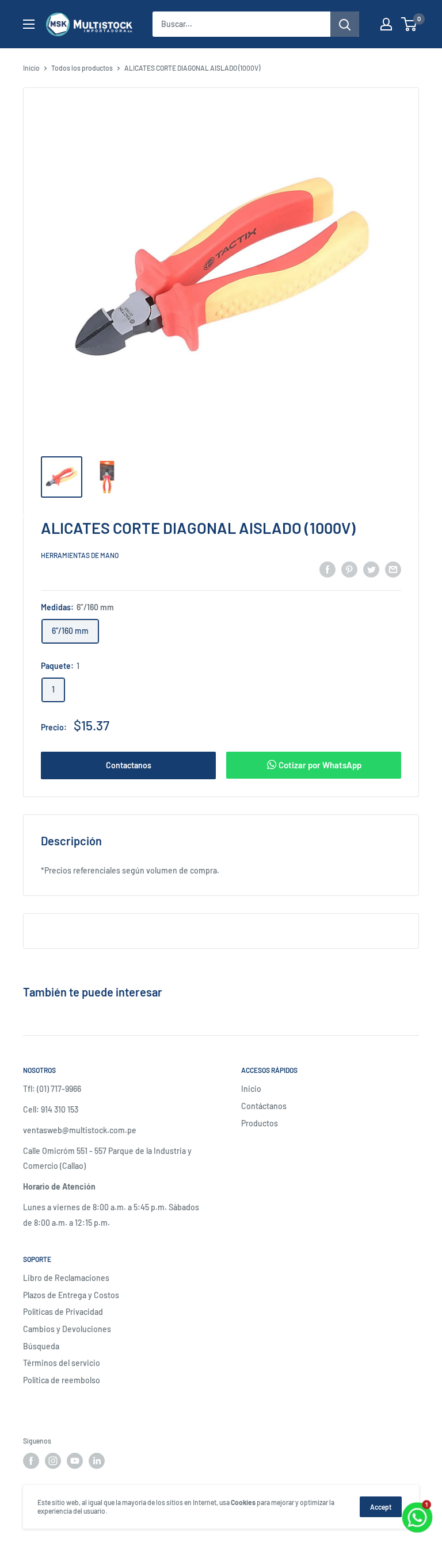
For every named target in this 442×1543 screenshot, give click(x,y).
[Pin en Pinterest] (349, 569)
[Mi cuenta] (386, 24)
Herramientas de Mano (80, 555)
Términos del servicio (61, 1363)
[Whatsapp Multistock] (417, 1504)
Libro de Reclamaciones (66, 1278)
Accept (380, 1507)
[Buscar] (344, 24)
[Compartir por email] (393, 569)
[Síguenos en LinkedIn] (97, 1461)
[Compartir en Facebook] (327, 569)
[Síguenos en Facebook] (31, 1461)
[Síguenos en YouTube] (75, 1461)
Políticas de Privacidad (63, 1312)
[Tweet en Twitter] (371, 569)
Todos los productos (82, 68)
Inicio (31, 68)
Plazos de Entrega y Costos (71, 1295)
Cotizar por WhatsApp (319, 765)
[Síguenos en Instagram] (53, 1461)
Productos (259, 1123)
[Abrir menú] (29, 24)
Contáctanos (264, 1106)
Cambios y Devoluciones (67, 1329)
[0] (409, 24)
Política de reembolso (61, 1380)
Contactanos (128, 765)
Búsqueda (41, 1346)
